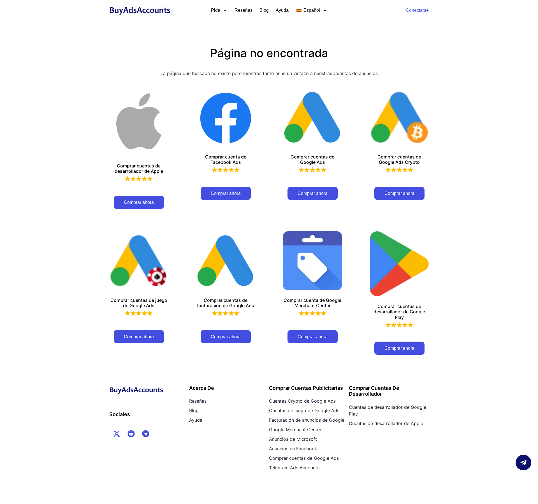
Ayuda (282, 10)
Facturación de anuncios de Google (306, 420)
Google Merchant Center (295, 429)
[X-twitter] (116, 433)
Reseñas (243, 10)
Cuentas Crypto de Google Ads (302, 401)
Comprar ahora (139, 202)
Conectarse (417, 10)
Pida (215, 10)
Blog (264, 10)
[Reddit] (131, 433)
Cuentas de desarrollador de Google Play (387, 410)
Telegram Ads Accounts (294, 467)
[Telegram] (145, 433)
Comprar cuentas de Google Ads (304, 458)
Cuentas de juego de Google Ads (304, 410)
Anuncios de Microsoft (293, 439)
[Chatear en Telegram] (523, 462)
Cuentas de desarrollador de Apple (386, 423)
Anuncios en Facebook (293, 448)
